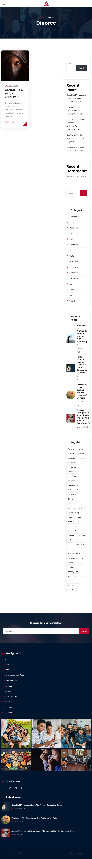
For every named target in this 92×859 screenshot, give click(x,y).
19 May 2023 (12, 86)
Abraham (72, 449)
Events (7, 702)
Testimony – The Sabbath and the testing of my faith (74, 110)
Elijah (79, 517)
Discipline (72, 503)
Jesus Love (73, 267)
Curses (72, 222)
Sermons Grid (11, 696)
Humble (71, 535)
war (71, 295)
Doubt (70, 517)
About (6, 664)
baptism (71, 458)
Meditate (80, 544)
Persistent (72, 558)
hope (77, 531)
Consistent (72, 476)
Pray (82, 558)
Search (69, 63)
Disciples (72, 499)
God (71, 250)
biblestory (72, 462)
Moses (71, 549)
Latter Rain (74, 273)
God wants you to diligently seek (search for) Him (75, 138)
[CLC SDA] (46, 4)
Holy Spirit (73, 261)
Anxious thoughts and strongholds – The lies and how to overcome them (43, 831)
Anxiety (71, 453)
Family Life (73, 244)
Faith (71, 233)
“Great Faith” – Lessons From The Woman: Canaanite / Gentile (76, 98)
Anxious (81, 453)
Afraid (82, 449)
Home (41, 17)
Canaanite (72, 472)
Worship (71, 590)
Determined (73, 490)
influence (72, 540)
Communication (75, 216)
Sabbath (71, 567)
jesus (70, 544)
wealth (72, 301)
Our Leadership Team (15, 675)
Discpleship (74, 228)
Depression (73, 485)
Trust (71, 289)
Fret (69, 526)
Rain (71, 284)
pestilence (73, 278)
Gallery (9, 686)
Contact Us (9, 713)
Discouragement (75, 508)
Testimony (72, 576)
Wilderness (73, 585)
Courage (71, 481)
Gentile (78, 526)
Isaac (82, 540)
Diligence (72, 494)
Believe (82, 458)
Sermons (8, 691)
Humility (81, 535)
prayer (71, 563)
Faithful (72, 239)
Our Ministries (12, 680)
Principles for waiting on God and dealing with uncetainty (82, 333)
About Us (10, 669)
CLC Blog (8, 707)
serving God (73, 572)
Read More (9, 122)
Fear (78, 522)
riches (80, 563)
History (72, 256)
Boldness (72, 467)
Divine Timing (73, 513)
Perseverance (74, 553)
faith (70, 522)
